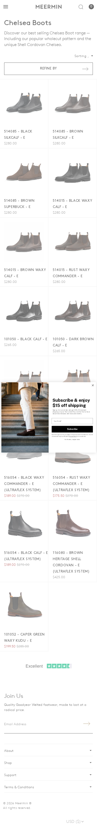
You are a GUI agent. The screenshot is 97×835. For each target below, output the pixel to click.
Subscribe (72, 429)
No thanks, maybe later (72, 439)
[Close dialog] (93, 385)
